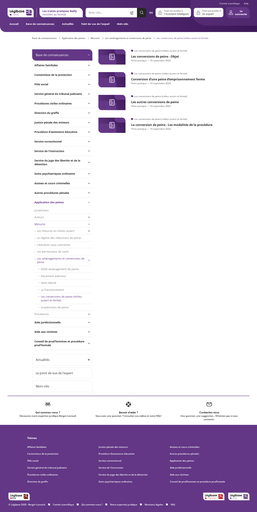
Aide (246, 3)
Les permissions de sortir (53, 251)
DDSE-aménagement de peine (60, 269)
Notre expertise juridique (123, 504)
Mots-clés (122, 23)
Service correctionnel (48, 141)
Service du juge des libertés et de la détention (57, 162)
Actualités (68, 23)
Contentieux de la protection (53, 75)
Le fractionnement (52, 290)
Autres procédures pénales (51, 193)
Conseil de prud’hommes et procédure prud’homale (59, 343)
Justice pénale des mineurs (51, 122)
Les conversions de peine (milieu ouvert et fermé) (182, 38)
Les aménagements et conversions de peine (128, 38)
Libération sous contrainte (53, 245)
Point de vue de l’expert (95, 23)
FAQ (173, 504)
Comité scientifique (230, 3)
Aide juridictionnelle (47, 322)
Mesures (95, 38)
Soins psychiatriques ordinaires (54, 173)
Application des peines (73, 38)
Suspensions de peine (55, 307)
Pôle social (41, 84)
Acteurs (39, 217)
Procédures (41, 314)
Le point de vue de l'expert (54, 373)
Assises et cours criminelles (52, 183)
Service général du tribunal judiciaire (58, 94)
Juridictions (41, 210)
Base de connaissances (40, 23)
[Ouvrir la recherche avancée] (133, 13)
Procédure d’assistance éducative (56, 132)
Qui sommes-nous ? (92, 504)
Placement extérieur (53, 276)
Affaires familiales (46, 65)
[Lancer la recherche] (141, 12)
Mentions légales (154, 504)
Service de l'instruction (49, 151)
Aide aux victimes (45, 332)
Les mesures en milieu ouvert (55, 231)
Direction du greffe (46, 113)
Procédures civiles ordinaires (53, 103)
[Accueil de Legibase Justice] (21, 12)
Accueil (13, 23)
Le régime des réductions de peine (59, 238)
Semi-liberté (48, 283)
